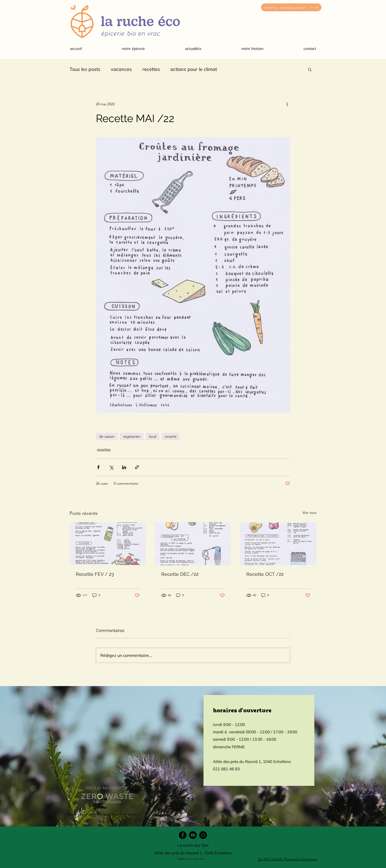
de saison (106, 436)
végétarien (131, 436)
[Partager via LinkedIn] (124, 467)
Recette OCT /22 (265, 574)
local (152, 436)
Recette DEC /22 (180, 574)
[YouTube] (193, 835)
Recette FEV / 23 (95, 574)
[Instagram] (203, 835)
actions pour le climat (193, 69)
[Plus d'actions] (287, 104)
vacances (121, 69)
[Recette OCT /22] (278, 543)
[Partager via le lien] (136, 467)
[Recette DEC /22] (193, 543)
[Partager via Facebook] (98, 467)
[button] (133, 49)
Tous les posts (85, 69)
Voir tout (309, 512)
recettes (151, 69)
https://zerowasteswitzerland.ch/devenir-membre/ (104, 814)
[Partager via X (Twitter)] (111, 467)
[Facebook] (182, 835)
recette (171, 436)
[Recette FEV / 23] (108, 543)
